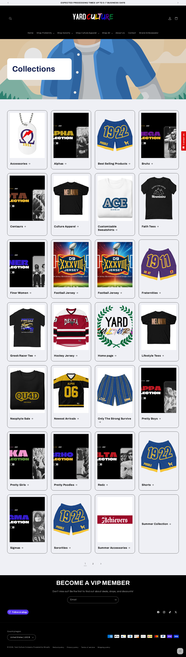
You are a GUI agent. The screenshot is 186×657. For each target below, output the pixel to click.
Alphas (58, 163)
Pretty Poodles (64, 484)
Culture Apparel (65, 226)
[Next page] (101, 564)
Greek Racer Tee (21, 355)
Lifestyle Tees (151, 355)
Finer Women (19, 292)
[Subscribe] (115, 600)
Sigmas (15, 547)
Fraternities (150, 292)
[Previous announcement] (8, 2)
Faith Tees (149, 226)
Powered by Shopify (41, 647)
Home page (105, 355)
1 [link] (85, 563)
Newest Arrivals (65, 418)
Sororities (61, 547)
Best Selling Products (112, 163)
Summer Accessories (112, 547)
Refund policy (58, 647)
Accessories (18, 163)
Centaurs (16, 226)
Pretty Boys (150, 418)
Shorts (146, 484)
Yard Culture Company (23, 647)
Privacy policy (72, 647)
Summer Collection (155, 523)
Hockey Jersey (64, 355)
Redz (101, 484)
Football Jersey (64, 292)
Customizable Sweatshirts (107, 228)
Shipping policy (104, 647)
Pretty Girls (18, 484)
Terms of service (88, 647)
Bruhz (146, 163)
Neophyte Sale (20, 418)
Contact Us (183, 139)
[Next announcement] (178, 2)
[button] (10, 18)
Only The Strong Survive (114, 418)
